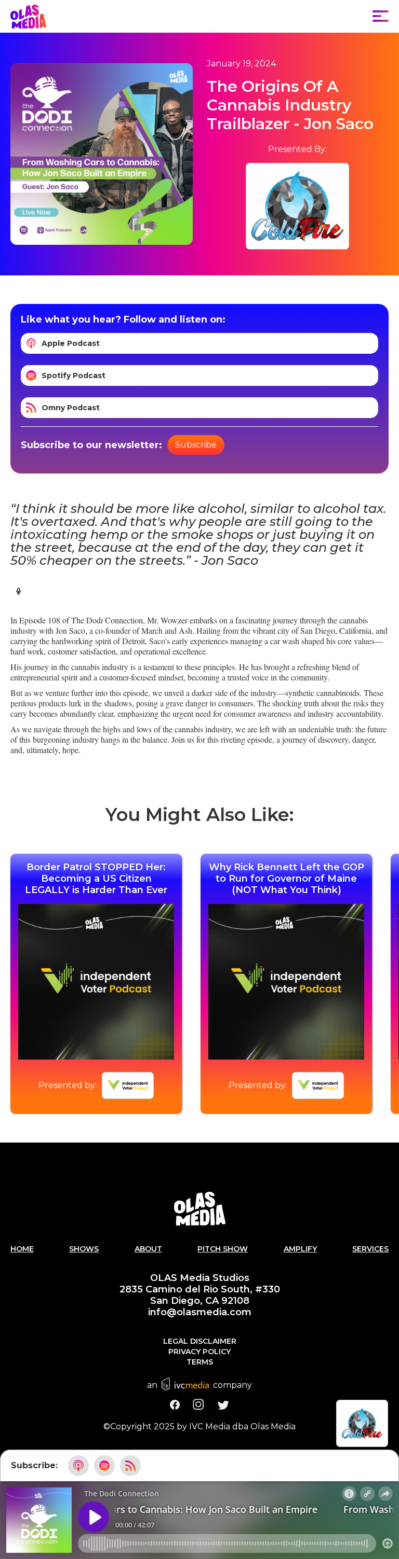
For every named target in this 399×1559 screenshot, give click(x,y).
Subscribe (196, 445)
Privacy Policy (199, 1351)
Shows (84, 1249)
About (148, 1249)
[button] (380, 16)
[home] (28, 17)
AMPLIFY (300, 1249)
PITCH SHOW (222, 1249)
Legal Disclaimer (199, 1341)
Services (370, 1249)
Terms (200, 1362)
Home (22, 1249)
